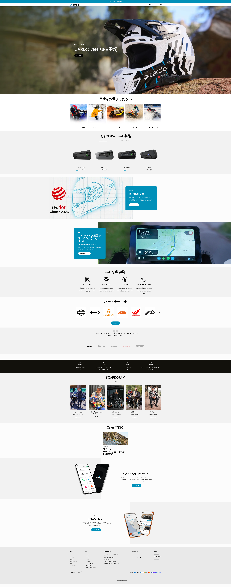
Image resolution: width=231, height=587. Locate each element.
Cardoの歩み (72, 556)
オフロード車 (91, 4)
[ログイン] (158, 4)
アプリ (101, 4)
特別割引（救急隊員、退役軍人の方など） (113, 563)
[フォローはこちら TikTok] (144, 557)
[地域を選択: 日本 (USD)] (147, 4)
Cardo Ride (88, 561)
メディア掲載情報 (73, 561)
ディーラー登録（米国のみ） (110, 561)
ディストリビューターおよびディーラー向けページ (113, 554)
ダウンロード (137, 486)
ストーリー (72, 554)
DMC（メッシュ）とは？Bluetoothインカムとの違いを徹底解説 (114, 451)
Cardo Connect (89, 559)
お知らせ (71, 563)
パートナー (105, 4)
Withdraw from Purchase (91, 567)
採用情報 (71, 559)
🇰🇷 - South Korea (157, 556)
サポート (110, 4)
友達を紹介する (73, 565)
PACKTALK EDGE (104, 167)
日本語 (79, 572)
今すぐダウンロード (85, 254)
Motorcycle (106, 446)
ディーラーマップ (89, 563)
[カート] (160, 4)
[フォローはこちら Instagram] (137, 557)
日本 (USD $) (73, 572)
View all (115, 381)
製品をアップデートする (90, 557)
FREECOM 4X (149, 167)
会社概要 (115, 4)
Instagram (80, 417)
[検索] (155, 4)
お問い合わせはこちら (103, 369)
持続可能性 (72, 557)
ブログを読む (135, 205)
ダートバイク (129, 140)
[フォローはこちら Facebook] (134, 557)
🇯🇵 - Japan (156, 559)
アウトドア (96, 4)
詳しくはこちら (80, 369)
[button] (78, 170)
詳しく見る (115, 323)
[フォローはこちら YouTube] (140, 557)
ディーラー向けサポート (109, 559)
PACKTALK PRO (81, 167)
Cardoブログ (88, 565)
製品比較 (87, 556)
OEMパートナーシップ (109, 557)
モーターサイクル (84, 4)
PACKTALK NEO (126, 167)
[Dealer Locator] (152, 4)
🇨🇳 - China (156, 554)
